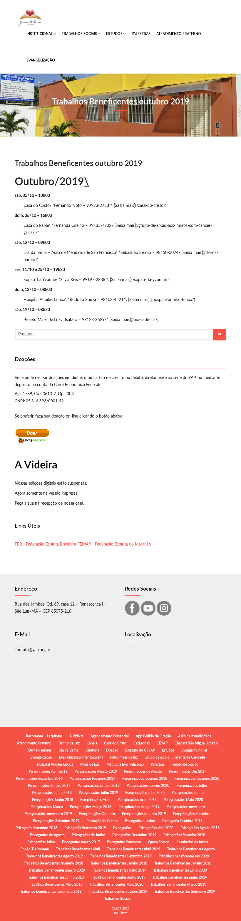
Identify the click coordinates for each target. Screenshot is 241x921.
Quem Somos (158, 842)
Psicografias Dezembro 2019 (134, 835)
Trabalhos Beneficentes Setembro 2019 (184, 891)
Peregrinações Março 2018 (90, 807)
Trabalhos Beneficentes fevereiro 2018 (53, 863)
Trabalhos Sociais (80, 34)
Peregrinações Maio (95, 800)
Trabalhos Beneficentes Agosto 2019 (54, 856)
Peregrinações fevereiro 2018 (144, 778)
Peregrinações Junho (188, 792)
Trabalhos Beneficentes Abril (78, 849)
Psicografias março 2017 (81, 842)
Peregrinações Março (47, 807)
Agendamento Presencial (110, 736)
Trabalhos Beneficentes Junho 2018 (56, 877)
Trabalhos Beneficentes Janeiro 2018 (118, 863)
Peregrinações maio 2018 (137, 800)
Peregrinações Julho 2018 (52, 792)
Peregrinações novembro (186, 807)
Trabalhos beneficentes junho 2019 (118, 877)
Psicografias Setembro (124, 842)
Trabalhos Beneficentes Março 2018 (178, 884)
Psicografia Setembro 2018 (36, 828)
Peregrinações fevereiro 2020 (196, 778)
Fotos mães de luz (124, 757)
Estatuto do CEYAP (140, 750)
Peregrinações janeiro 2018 (99, 785)
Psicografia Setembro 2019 (85, 828)
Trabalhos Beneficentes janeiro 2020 (57, 870)
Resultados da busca (192, 842)
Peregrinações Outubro (97, 814)
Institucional (39, 34)
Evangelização (40, 60)
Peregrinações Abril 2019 (48, 771)
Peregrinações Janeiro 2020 (148, 785)
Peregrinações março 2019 (139, 807)
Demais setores (39, 750)
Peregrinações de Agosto (143, 771)
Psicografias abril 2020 (155, 828)
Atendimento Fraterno (178, 34)
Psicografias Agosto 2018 (200, 828)
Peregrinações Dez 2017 (187, 771)
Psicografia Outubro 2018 (182, 821)
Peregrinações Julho (191, 785)
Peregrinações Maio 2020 (183, 800)
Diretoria (92, 750)
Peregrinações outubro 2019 (144, 814)
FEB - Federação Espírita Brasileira (45, 544)
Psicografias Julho (41, 842)
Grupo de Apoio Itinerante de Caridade (175, 757)
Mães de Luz (89, 764)
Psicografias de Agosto (47, 835)
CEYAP (162, 743)
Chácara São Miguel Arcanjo (196, 743)
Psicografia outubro (140, 821)
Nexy (123, 912)
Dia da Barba (68, 750)
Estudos (114, 34)
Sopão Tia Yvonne (35, 849)
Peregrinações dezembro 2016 (39, 778)
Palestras (141, 34)
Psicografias (122, 828)
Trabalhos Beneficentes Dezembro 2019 (121, 856)
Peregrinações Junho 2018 (52, 800)
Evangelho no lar (194, 750)
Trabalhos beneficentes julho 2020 (180, 870)
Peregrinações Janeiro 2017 (49, 785)
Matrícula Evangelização (125, 764)
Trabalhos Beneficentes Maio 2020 (116, 884)
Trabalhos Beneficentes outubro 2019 (118, 891)
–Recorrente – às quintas (43, 736)
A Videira (76, 736)
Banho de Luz (69, 743)
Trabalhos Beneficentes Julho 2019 (119, 870)
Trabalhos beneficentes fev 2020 (184, 856)
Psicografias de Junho (88, 835)
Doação (112, 750)
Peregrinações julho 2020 (145, 792)
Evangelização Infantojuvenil (81, 757)
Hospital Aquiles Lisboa (55, 764)
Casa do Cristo (115, 743)
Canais (92, 743)
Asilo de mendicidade (194, 736)
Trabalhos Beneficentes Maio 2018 (56, 884)
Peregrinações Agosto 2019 (96, 771)
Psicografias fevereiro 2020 (184, 835)
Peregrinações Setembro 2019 (56, 821)
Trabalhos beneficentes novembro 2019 (51, 891)
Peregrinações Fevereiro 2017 (92, 778)
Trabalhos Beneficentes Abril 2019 (133, 849)
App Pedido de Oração (153, 736)
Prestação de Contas (102, 821)
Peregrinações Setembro (191, 814)
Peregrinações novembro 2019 (48, 814)
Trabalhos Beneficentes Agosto (191, 849)
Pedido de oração (184, 764)
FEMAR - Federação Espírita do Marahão (114, 544)
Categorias (141, 743)
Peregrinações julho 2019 (98, 792)
